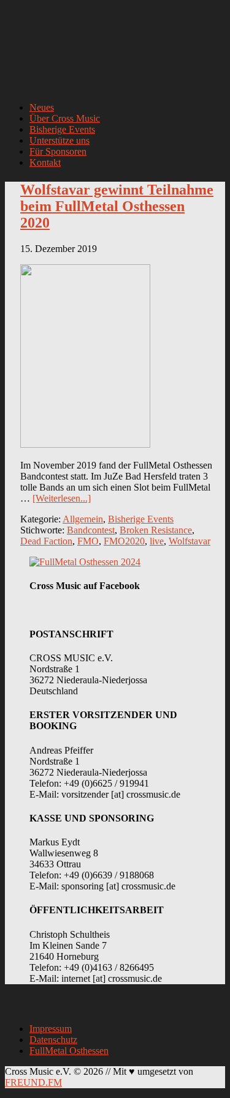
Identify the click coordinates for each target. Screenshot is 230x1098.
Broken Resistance (156, 530)
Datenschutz (53, 1039)
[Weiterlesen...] (62, 498)
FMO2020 (124, 541)
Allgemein (83, 519)
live (157, 541)
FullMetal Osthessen (69, 1050)
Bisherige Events (141, 519)
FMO (88, 541)
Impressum (50, 1028)
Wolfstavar (189, 541)
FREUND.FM (33, 1082)
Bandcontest (91, 530)
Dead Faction (46, 541)
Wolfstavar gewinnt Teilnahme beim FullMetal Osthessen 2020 (116, 206)
